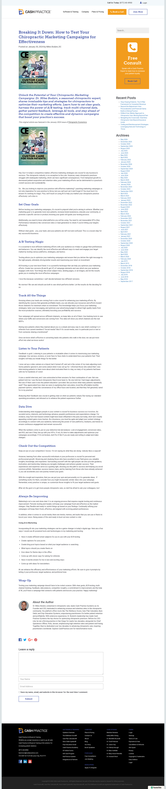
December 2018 (126, 266)
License (131, 753)
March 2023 (125, 196)
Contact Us (88, 735)
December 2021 (126, 218)
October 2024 (125, 166)
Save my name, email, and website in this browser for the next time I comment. (54, 692)
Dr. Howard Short (112, 756)
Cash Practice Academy (70, 747)
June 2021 (124, 229)
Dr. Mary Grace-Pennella (114, 753)
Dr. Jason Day (111, 744)
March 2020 (125, 257)
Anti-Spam (132, 747)
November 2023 (126, 187)
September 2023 (127, 191)
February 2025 (126, 160)
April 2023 (124, 193)
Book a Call (118, 12)
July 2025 (124, 151)
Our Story (88, 744)
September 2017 (127, 281)
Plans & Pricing (98, 12)
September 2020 (127, 243)
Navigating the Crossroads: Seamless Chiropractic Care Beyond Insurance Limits (134, 120)
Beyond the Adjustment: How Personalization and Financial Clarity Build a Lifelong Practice (133, 109)
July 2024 (124, 173)
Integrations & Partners (70, 759)
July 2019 (124, 261)
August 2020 (125, 245)
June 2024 (124, 175)
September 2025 (127, 146)
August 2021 (125, 227)
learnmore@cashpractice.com (28, 753)
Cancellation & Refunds (136, 744)
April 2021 (124, 232)
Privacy (131, 750)
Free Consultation (90, 756)
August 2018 (125, 272)
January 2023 (125, 200)
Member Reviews (112, 732)
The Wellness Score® (70, 735)
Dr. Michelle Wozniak (113, 738)
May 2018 (124, 279)
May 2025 (124, 155)
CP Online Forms (68, 750)
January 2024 (125, 184)
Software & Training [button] (70, 12)
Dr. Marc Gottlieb (112, 750)
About (87, 738)
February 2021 (126, 234)
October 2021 (125, 223)
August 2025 (125, 148)
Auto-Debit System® (69, 741)
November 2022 (126, 205)
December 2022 (126, 202)
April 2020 (124, 254)
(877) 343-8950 (119, 3)
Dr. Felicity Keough (113, 747)
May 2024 (124, 178)
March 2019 (125, 263)
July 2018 (124, 275)
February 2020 (126, 259)
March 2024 (125, 180)
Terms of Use (133, 738)
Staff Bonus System (69, 756)
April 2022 (124, 211)
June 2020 (124, 250)
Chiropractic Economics (77, 122)
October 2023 (125, 189)
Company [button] (85, 12)
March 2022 (125, 214)
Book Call (132, 81)
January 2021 (125, 236)
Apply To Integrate (91, 767)
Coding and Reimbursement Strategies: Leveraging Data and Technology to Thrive (135, 127)
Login (145, 3)
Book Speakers (90, 747)
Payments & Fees (134, 741)
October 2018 (125, 268)
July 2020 (124, 248)
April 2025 (124, 157)
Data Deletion (133, 759)
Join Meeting (89, 759)
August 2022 (125, 207)
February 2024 (126, 182)
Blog (86, 741)
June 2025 (124, 153)
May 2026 (124, 139)
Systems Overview (69, 732)
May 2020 (124, 252)
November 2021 (126, 220)
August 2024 (125, 171)
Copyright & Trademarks (137, 756)
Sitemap (131, 735)
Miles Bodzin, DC (53, 47)
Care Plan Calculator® (70, 738)
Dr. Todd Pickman (112, 741)
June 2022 (124, 209)
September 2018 (127, 270)
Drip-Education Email (69, 744)
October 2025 (125, 144)
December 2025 (126, 142)
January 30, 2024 (35, 47)
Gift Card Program (68, 753)
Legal (130, 762)
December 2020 (126, 238)
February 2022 (126, 216)
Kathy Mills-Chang (112, 735)
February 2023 (126, 198)
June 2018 (124, 277)
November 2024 (126, 164)
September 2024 (127, 169)
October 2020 (125, 241)
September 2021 (127, 225)
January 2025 (125, 162)
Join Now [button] (138, 12)
